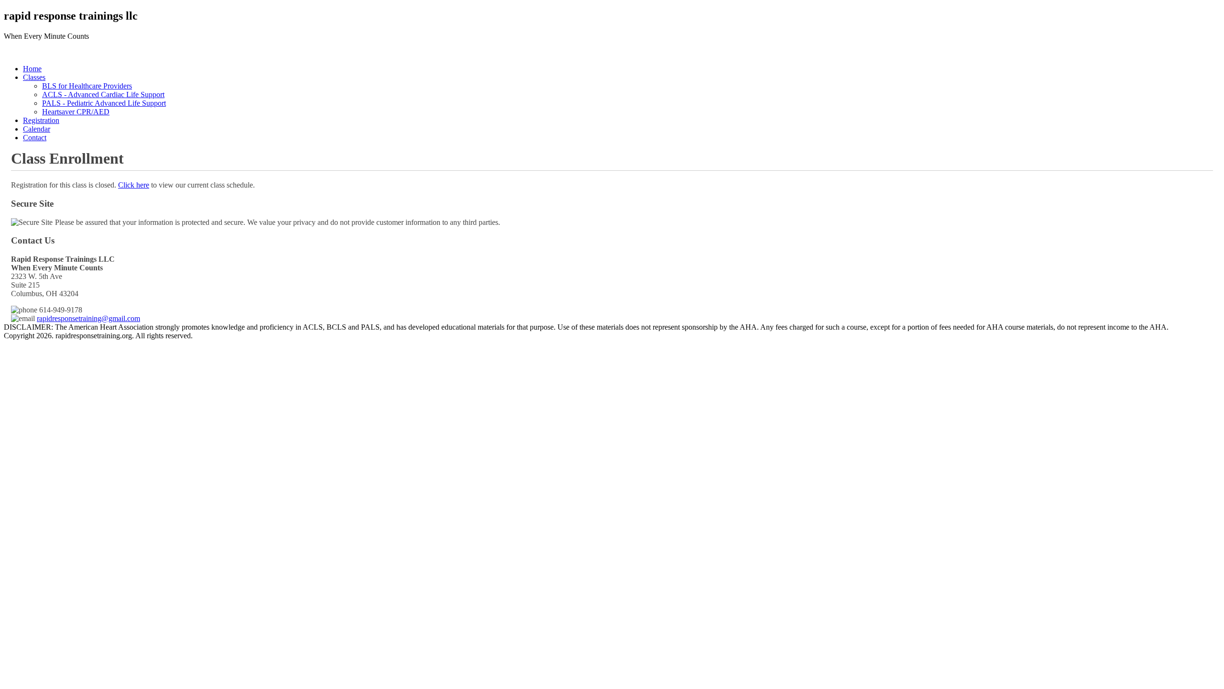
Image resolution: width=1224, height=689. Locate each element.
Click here (133, 185)
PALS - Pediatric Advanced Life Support (104, 103)
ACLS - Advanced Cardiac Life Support (103, 94)
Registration (41, 120)
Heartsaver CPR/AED (75, 112)
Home (32, 69)
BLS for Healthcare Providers (87, 86)
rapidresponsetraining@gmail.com (88, 318)
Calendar (36, 129)
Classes (34, 77)
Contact (34, 137)
